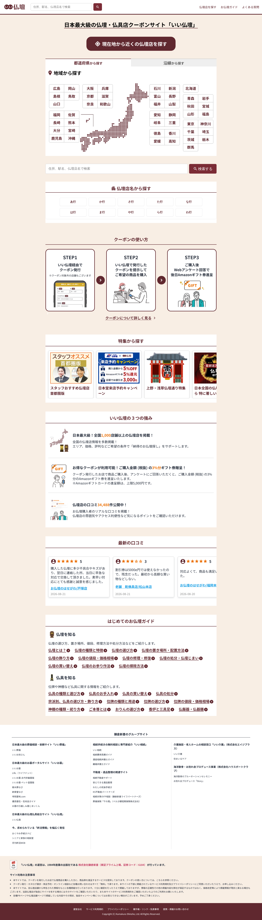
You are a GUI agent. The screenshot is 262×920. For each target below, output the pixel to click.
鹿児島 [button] (56, 138)
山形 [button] (190, 114)
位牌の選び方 (154, 702)
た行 (160, 201)
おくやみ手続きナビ (21, 833)
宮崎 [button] (71, 130)
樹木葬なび (17, 787)
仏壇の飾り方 (59, 658)
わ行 (189, 212)
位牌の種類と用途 (121, 702)
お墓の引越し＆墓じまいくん (26, 805)
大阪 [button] (90, 88)
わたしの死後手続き (102, 787)
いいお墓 (16, 768)
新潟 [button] (172, 88)
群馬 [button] (190, 147)
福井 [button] (157, 104)
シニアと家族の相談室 (23, 837)
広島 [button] (56, 88)
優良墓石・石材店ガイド (24, 801)
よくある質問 (250, 7)
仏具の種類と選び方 (64, 694)
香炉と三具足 (159, 709)
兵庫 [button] (105, 88)
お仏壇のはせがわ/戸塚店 (69, 588)
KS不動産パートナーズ (104, 791)
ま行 (102, 212)
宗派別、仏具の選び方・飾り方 (73, 702)
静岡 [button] (172, 114)
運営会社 (77, 909)
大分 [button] (56, 130)
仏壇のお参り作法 (96, 666)
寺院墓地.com (18, 796)
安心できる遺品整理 (102, 782)
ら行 (160, 212)
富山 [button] (157, 96)
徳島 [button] (157, 133)
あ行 (73, 201)
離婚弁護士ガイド (101, 763)
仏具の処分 (165, 694)
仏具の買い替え (134, 694)
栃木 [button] (205, 139)
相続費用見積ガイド (102, 754)
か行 (102, 201)
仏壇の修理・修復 (136, 658)
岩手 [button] (205, 98)
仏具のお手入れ (101, 694)
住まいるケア (180, 758)
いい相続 (97, 749)
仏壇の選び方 (122, 650)
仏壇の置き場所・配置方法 (163, 650)
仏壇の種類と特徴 (89, 650)
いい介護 (178, 753)
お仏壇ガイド (229, 7)
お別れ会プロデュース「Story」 (189, 780)
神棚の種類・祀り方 (64, 709)
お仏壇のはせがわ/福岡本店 (200, 585)
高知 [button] (172, 141)
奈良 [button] (90, 104)
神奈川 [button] (205, 123)
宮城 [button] (205, 106)
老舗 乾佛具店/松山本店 (133, 586)
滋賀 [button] (105, 96)
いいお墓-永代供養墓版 (23, 777)
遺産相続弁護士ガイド (103, 759)
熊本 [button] (71, 122)
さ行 (131, 201)
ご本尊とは (98, 709)
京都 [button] (90, 96)
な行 (189, 201)
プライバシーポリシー (118, 909)
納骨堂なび (17, 791)
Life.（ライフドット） (23, 772)
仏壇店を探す (207, 7)
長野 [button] (172, 96)
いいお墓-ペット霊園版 (23, 782)
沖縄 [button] (71, 138)
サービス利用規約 (94, 909)
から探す (88, 63)
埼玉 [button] (205, 131)
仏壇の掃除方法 (131, 666)
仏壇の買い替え (60, 666)
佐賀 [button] (71, 114)
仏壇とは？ (57, 650)
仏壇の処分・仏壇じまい (179, 658)
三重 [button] (172, 122)
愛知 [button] (157, 114)
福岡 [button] (56, 114)
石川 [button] (157, 88)
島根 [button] (56, 96)
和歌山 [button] (105, 104)
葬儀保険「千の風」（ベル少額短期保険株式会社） (117, 801)
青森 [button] (190, 98)
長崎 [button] (56, 122)
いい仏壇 (16, 819)
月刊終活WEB (18, 842)
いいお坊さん (18, 754)
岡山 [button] (71, 88)
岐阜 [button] (157, 122)
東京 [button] (190, 123)
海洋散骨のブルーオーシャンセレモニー (193, 776)
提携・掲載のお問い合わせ (176, 909)
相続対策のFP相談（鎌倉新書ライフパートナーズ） (117, 796)
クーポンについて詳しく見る (128, 318)
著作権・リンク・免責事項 (146, 909)
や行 (131, 212)
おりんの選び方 (127, 709)
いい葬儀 (16, 749)
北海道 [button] (190, 88)
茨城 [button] (190, 139)
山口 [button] (56, 103)
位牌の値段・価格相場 (191, 702)
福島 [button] (205, 114)
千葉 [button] (190, 131)
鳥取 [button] (71, 96)
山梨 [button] (172, 104)
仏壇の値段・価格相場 (96, 658)
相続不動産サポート (102, 777)
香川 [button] (172, 133)
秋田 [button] (190, 106)
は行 (73, 212)
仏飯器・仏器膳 (191, 709)
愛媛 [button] (157, 141)
